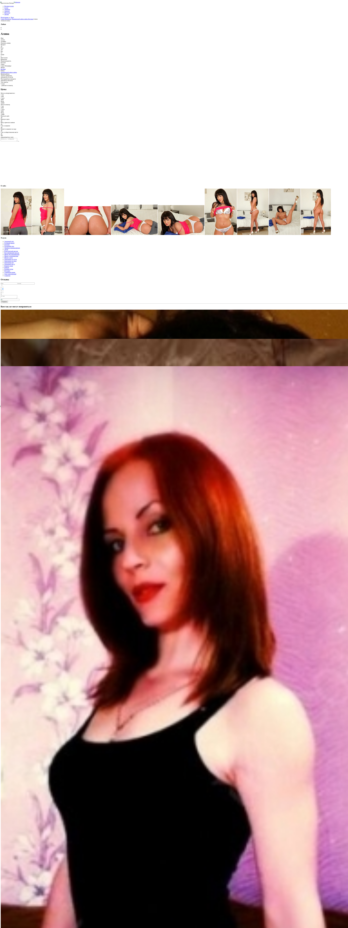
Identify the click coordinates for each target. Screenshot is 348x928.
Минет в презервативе (11, 256)
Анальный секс (9, 241)
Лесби (6, 249)
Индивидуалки (9, 6)
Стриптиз (7, 275)
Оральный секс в (9, 264)
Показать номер (6, 43)
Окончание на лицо (10, 261)
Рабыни (6, 267)
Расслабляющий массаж (11, 253)
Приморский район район (20, 19)
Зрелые (6, 14)
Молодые (7, 12)
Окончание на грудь (10, 259)
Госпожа (7, 244)
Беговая (30, 19)
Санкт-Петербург (6, 19)
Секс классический (10, 274)
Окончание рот (9, 262)
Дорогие (7, 11)
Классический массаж (11, 251)
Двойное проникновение (12, 248)
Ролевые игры (8, 269)
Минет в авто (8, 257)
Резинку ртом (8, 266)
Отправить (4, 301)
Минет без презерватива (11, 254)
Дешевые (7, 9)
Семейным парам (9, 272)
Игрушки (7, 271)
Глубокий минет (9, 243)
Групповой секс (9, 246)
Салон (6, 8)
